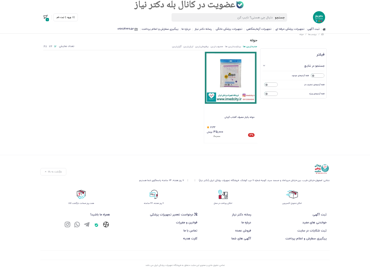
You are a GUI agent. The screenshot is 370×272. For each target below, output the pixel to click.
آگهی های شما (241, 238)
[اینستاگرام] (67, 225)
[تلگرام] (87, 225)
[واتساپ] (77, 225)
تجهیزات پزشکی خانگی (229, 28)
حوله (301, 34)
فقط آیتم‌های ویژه (317, 93)
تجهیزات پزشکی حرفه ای (289, 28)
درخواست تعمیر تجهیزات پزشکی (172, 214)
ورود (69, 17)
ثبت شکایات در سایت (312, 230)
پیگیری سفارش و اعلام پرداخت (160, 28)
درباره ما (186, 28)
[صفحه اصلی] (322, 34)
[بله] (96, 225)
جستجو (280, 17)
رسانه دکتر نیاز (203, 28)
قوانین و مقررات (186, 222)
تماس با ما (190, 230)
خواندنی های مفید (314, 222)
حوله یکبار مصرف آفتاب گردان (240, 117)
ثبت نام (60, 17)
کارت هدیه (190, 238)
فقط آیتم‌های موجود (300, 75)
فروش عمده (243, 230)
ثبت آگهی (313, 28)
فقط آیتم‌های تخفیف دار (314, 84)
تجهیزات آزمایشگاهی (258, 28)
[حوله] (234, 169)
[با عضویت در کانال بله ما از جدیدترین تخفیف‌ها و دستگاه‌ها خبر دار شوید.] (185, 5)
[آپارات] (106, 225)
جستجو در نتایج (314, 65)
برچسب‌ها (312, 34)
